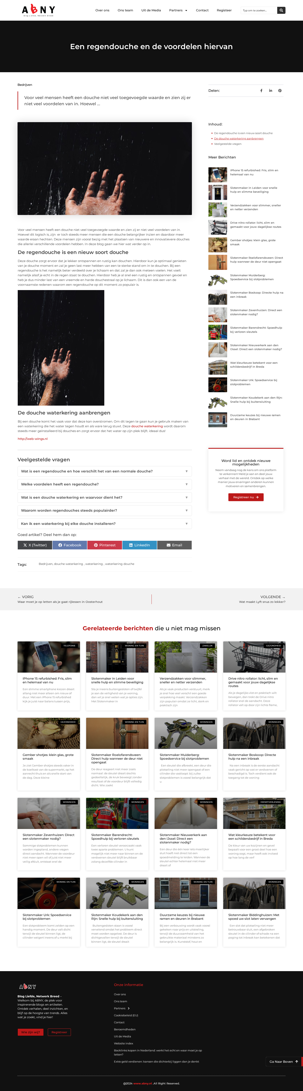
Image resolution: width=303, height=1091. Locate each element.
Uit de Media (151, 10)
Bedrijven (25, 85)
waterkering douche (119, 564)
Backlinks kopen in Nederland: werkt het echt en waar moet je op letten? (158, 1052)
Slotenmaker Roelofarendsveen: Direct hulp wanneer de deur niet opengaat (117, 758)
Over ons (102, 10)
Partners (176, 10)
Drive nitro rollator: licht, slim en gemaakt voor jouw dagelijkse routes (253, 682)
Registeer (224, 10)
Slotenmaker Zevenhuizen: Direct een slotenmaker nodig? (48, 837)
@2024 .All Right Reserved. (151, 1083)
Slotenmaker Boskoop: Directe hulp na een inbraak (252, 756)
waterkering (94, 564)
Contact (202, 10)
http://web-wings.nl (33, 439)
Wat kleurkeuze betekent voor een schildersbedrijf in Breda (251, 837)
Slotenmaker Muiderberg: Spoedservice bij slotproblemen (184, 756)
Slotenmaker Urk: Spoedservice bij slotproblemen (47, 917)
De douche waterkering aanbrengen (239, 138)
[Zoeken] (281, 10)
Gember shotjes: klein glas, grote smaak (48, 756)
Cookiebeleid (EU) (126, 1015)
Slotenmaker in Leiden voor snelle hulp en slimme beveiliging (117, 680)
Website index (123, 1043)
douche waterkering (147, 426)
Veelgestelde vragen (228, 143)
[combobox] (259, 10)
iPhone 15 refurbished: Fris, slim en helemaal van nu (47, 680)
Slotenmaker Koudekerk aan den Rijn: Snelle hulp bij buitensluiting (117, 917)
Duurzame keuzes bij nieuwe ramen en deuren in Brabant (182, 917)
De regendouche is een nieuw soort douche (243, 133)
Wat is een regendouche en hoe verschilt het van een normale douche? (104, 471)
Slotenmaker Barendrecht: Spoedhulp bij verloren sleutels (115, 837)
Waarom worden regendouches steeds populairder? (104, 510)
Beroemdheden (125, 1029)
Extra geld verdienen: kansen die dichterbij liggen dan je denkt (156, 1061)
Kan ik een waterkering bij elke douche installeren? (104, 524)
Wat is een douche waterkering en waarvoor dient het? (104, 497)
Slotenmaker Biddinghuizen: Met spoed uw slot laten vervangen (253, 917)
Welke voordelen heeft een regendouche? (104, 484)
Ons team (125, 10)
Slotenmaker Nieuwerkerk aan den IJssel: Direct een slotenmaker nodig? (183, 838)
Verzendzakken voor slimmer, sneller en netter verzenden (183, 680)
